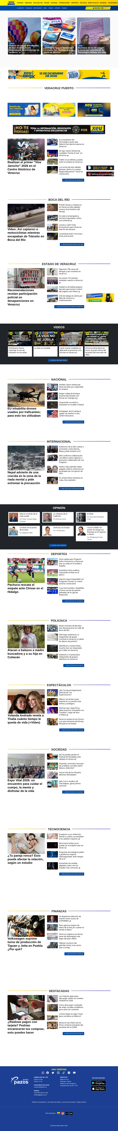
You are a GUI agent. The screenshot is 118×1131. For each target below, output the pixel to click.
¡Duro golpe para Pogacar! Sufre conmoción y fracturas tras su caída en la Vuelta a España (71, 562)
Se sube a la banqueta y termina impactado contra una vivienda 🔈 (70, 218)
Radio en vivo (64, 1079)
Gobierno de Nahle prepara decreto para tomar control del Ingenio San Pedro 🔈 (70, 289)
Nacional (54, 3)
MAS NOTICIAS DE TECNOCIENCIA (72, 874)
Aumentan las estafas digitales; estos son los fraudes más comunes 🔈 (70, 865)
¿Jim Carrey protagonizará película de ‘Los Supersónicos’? (70, 692)
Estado (46, 3)
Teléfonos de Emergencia (68, 1083)
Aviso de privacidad (68, 1102)
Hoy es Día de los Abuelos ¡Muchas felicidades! (70, 773)
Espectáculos (93, 3)
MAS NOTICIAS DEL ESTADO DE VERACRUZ (70, 306)
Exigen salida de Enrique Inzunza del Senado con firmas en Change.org (69, 395)
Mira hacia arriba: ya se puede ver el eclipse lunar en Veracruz (71, 845)
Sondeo (64, 8)
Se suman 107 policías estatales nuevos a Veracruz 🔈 (71, 280)
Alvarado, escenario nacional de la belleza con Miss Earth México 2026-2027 (71, 765)
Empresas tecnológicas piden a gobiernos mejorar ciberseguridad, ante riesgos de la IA (71, 855)
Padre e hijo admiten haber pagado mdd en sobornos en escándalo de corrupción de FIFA (71, 470)
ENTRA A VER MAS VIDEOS (59, 360)
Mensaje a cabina (65, 1081)
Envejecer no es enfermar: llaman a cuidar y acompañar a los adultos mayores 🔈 (71, 836)
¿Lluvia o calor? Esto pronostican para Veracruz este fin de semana (70, 227)
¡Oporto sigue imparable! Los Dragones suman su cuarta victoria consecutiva (71, 581)
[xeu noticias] (11, 3)
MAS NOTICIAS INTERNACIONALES (72, 488)
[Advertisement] (100, 279)
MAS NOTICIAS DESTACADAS (74, 1033)
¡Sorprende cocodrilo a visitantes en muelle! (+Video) (71, 403)
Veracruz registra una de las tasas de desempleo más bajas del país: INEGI (71, 936)
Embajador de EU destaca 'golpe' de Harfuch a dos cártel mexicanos (70, 413)
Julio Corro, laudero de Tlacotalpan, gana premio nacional (70, 783)
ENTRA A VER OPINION (59, 545)
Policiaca (83, 3)
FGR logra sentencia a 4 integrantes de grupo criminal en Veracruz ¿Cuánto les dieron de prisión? (71, 638)
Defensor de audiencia (39, 1102)
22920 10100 (38, 1079)
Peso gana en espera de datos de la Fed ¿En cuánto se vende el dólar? (71, 927)
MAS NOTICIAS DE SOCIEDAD (74, 792)
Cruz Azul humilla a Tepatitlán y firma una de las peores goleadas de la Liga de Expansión (71, 591)
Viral (45, 8)
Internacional (64, 3)
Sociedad (103, 3)
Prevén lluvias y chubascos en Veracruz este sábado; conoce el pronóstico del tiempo (70, 208)
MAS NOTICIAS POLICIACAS (74, 665)
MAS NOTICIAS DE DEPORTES (74, 601)
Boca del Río (38, 3)
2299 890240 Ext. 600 (41, 1093)
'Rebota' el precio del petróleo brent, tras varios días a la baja (70, 945)
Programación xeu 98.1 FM (68, 1085)
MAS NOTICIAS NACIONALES (74, 422)
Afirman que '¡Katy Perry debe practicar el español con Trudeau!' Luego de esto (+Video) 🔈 (71, 711)
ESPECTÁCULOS (59, 685)
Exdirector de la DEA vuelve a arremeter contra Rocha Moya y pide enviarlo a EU (71, 448)
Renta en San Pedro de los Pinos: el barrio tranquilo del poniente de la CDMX (71, 1024)
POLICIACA (59, 620)
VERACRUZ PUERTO (59, 88)
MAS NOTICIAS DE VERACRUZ (74, 180)
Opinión (57, 8)
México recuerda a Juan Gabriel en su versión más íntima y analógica (70, 701)
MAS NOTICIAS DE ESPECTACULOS (72, 730)
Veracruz (28, 3)
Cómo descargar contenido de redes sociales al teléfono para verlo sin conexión (71, 1007)
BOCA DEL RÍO (59, 199)
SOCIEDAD (59, 749)
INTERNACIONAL (59, 441)
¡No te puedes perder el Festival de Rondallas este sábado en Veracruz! (70, 756)
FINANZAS (59, 911)
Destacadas (37, 8)
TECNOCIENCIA (59, 829)
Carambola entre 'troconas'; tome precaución (71, 235)
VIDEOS (59, 327)
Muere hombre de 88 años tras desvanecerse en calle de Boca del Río (71, 627)
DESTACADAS (59, 991)
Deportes (74, 3)
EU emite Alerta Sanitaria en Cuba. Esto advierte (71, 479)
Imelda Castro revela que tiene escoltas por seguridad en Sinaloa (71, 386)
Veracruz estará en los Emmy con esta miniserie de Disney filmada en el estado (71, 721)
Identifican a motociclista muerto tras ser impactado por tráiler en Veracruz (70, 647)
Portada (20, 3)
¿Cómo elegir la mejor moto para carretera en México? (71, 1015)
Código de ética (81, 1102)
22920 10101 (38, 1081)
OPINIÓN (59, 508)
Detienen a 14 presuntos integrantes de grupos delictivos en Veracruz (69, 656)
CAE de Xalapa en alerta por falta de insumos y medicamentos (71, 298)
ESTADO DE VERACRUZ (59, 264)
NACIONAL (59, 379)
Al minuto (20, 8)
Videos (50, 8)
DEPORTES (59, 554)
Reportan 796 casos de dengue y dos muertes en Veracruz (70, 271)
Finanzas (29, 8)
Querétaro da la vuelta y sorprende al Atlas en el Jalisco (69, 572)
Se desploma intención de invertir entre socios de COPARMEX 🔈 (70, 918)
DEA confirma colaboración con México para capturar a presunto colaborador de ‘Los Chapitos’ (71, 459)
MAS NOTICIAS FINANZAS (75, 954)
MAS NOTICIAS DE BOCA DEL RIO (73, 244)
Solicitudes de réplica (54, 1102)
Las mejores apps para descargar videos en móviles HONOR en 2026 (71, 998)
